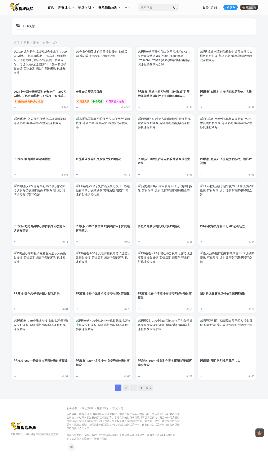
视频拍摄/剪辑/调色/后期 (30, 101)
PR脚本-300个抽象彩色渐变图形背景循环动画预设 (165, 362)
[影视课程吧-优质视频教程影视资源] (23, 426)
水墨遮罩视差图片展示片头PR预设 (98, 159)
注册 (214, 7)
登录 (205, 7)
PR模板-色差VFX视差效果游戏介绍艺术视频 (226, 161)
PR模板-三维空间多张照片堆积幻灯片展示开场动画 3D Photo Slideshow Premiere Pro (164, 95)
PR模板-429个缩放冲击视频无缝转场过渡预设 (165, 295)
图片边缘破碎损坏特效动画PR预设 (222, 293)
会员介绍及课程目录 (89, 91)
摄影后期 (84, 7)
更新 (27, 42)
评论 (55, 42)
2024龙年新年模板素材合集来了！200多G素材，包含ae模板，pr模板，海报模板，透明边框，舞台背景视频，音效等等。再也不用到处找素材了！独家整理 (40, 97)
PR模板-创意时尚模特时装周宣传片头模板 (226, 93)
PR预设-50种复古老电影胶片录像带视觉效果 (164, 161)
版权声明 (102, 408)
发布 (232, 7)
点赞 (46, 42)
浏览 (36, 42)
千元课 (98, 101)
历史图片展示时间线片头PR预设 (159, 226)
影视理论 (64, 7)
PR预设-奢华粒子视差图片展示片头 (37, 293)
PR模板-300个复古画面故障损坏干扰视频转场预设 (103, 228)
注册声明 (87, 408)
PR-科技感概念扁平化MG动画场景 (222, 226)
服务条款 (72, 408)
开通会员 (251, 7)
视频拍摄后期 (107, 7)
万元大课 (84, 101)
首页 (51, 7)
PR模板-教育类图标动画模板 (32, 159)
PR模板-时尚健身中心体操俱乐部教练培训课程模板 (40, 228)
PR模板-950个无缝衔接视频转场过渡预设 (103, 293)
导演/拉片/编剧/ (117, 101)
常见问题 (117, 408)
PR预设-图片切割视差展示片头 (220, 360)
